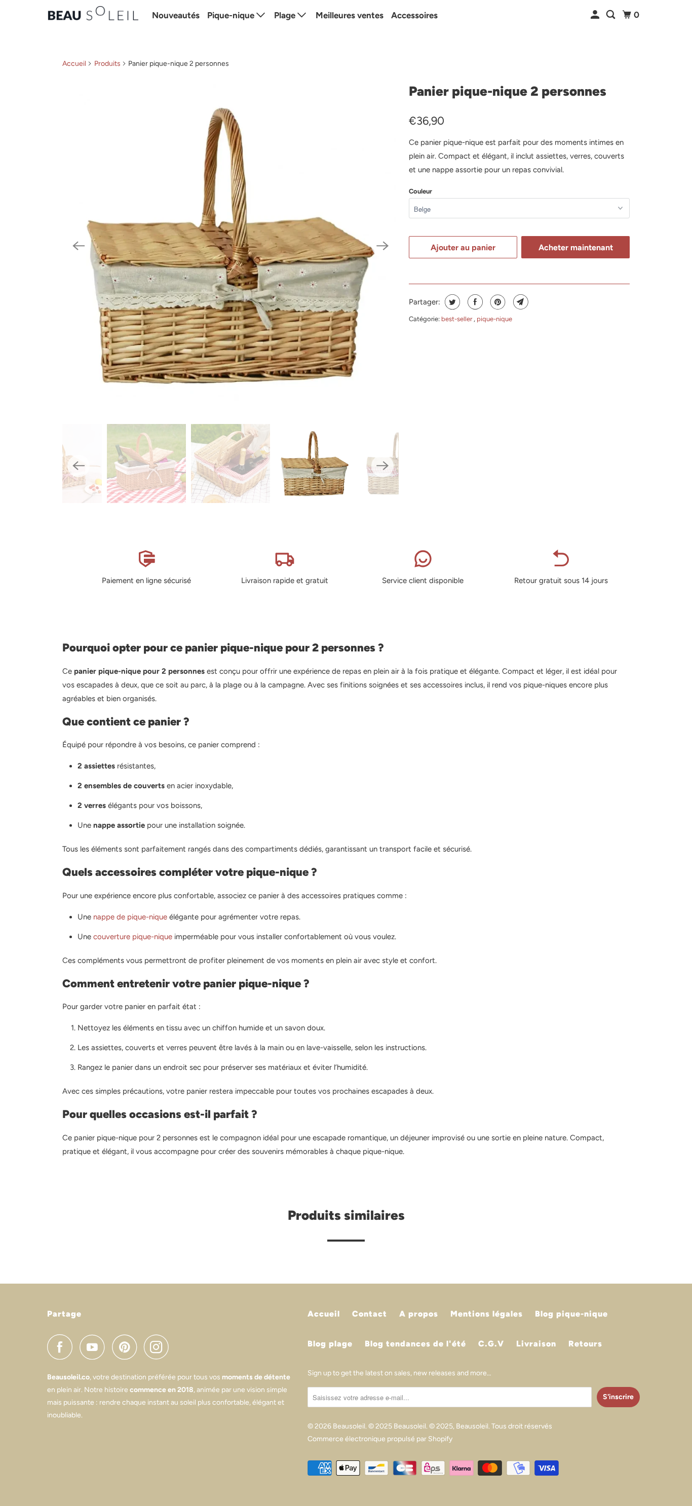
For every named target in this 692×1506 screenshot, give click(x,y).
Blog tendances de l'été (415, 1343)
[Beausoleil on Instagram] (159, 1347)
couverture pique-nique (132, 936)
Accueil (74, 63)
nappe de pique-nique (130, 916)
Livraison (536, 1343)
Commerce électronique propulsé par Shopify (379, 1439)
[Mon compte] (596, 15)
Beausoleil (349, 1426)
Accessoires (414, 15)
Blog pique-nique (571, 1314)
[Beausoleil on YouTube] (95, 1347)
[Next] (382, 246)
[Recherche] (611, 15)
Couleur (420, 191)
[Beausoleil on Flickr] (178, 1347)
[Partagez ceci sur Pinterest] (497, 302)
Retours (585, 1343)
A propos (418, 1314)
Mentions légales (486, 1314)
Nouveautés (176, 15)
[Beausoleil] (92, 15)
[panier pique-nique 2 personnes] (230, 246)
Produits (107, 63)
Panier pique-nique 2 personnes (507, 91)
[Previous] (78, 246)
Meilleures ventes (349, 15)
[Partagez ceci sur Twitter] (451, 302)
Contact (369, 1314)
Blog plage (330, 1343)
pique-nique (494, 319)
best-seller (457, 319)
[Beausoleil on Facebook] (62, 1347)
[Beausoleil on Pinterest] (127, 1347)
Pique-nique (231, 15)
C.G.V (491, 1343)
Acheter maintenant (576, 247)
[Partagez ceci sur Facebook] (474, 302)
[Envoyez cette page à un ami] (519, 302)
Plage (285, 15)
